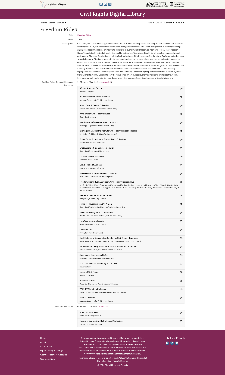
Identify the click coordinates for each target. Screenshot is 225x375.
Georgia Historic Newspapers (53, 354)
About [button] (179, 22)
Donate (159, 22)
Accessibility (46, 346)
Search (52, 22)
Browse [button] (60, 22)
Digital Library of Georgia (51, 350)
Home (44, 22)
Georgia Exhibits (47, 359)
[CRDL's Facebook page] (101, 4)
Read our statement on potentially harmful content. (118, 353)
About (43, 342)
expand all (106, 82)
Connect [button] (168, 22)
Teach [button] (149, 22)
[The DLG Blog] (105, 4)
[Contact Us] (109, 4)
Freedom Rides (84, 35)
